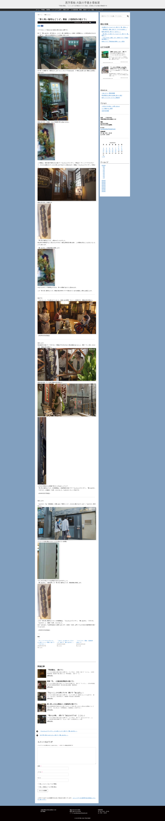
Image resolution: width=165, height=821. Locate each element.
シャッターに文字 (56, 9)
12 (109, 150)
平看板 (43, 9)
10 (103, 150)
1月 (104, 177)
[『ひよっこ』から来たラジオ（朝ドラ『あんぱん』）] (42, 696)
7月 (104, 168)
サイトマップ (99, 9)
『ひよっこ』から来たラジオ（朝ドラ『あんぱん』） (65, 693)
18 (106, 151)
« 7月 (103, 156)
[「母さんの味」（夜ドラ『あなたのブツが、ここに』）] (42, 719)
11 (106, 150)
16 (121, 150)
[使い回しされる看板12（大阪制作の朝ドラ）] (42, 707)
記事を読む (50, 675)
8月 (104, 167)
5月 (104, 171)
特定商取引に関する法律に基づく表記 (112, 95)
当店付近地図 (105, 110)
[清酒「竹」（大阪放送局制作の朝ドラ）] (42, 685)
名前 (40, 766)
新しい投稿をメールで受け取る (48, 787)
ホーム (37, 9)
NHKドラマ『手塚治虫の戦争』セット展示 (113, 41)
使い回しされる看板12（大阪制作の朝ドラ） (62, 704)
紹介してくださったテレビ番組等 (111, 97)
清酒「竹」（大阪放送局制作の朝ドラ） (61, 681)
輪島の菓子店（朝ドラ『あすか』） (111, 31)
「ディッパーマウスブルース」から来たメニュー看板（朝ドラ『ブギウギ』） (46, 642)
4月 (104, 173)
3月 (104, 174)
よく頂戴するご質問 (107, 108)
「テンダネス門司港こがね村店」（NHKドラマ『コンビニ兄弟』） (118, 68)
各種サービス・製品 (88, 9)
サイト (39, 778)
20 (112, 151)
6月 (104, 170)
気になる (93, 22)
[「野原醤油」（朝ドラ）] (42, 673)
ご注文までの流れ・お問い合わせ (111, 106)
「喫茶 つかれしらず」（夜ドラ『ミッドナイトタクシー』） (117, 52)
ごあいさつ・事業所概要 (108, 93)
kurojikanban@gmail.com (107, 129)
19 (109, 151)
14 (115, 150)
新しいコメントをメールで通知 (48, 784)
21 (115, 151)
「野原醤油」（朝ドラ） (55, 670)
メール (40, 772)
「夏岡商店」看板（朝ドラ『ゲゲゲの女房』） (114, 29)
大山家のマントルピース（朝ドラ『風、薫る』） (115, 27)
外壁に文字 (66, 9)
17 (103, 151)
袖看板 (48, 9)
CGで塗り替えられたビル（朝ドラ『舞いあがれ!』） (54, 735)
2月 (104, 176)
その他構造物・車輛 (76, 9)
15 (118, 150)
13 (112, 150)
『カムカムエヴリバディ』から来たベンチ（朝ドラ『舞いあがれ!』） (58, 731)
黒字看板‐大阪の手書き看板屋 (82, 2)
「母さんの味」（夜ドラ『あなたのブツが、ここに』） (66, 715)
